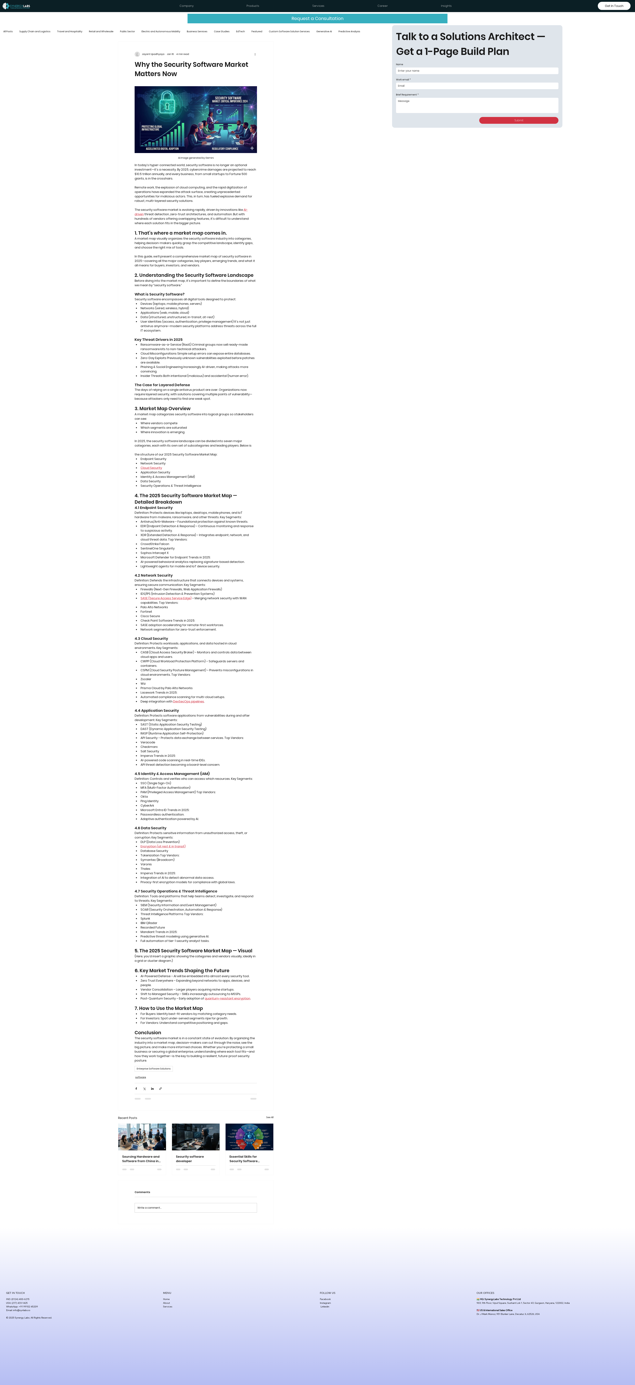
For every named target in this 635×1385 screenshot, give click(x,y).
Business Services (197, 31)
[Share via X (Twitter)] (144, 1088)
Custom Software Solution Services (289, 31)
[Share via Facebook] (136, 1088)
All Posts (8, 31)
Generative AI (324, 31)
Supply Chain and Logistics (34, 31)
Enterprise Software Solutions (154, 1068)
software (140, 1077)
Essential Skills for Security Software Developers (244, 1159)
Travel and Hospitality (69, 31)
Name (399, 64)
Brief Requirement (407, 94)
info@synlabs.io (21, 1310)
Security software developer (190, 1159)
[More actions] (255, 54)
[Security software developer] (196, 1137)
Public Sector (127, 31)
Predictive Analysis (349, 31)
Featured (257, 31)
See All (270, 1117)
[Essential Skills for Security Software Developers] (249, 1137)
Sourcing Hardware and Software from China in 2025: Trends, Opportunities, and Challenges (141, 1159)
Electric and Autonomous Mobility (161, 31)
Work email (403, 79)
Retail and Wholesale (101, 31)
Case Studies (222, 31)
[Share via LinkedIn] (152, 1088)
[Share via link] (160, 1088)
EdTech (240, 31)
